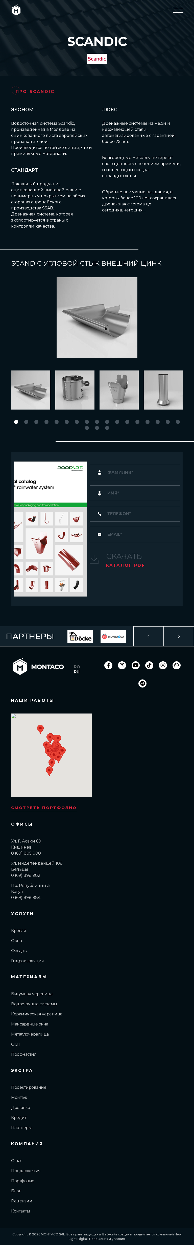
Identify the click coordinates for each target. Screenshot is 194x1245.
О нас (16, 1160)
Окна (16, 940)
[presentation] (148, 636)
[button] (16, 422)
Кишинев (21, 847)
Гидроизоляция (27, 960)
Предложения (26, 1170)
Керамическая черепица (36, 1014)
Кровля (18, 930)
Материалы (29, 977)
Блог (16, 1191)
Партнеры (21, 1127)
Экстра (22, 1070)
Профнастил (23, 1054)
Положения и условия (107, 1239)
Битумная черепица (32, 993)
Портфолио (22, 1180)
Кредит (18, 1117)
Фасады (19, 950)
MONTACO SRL (53, 1234)
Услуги (22, 913)
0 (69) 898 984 (25, 897)
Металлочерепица (30, 1034)
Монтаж (19, 1097)
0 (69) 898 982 (25, 875)
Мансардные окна (29, 1024)
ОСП (15, 1044)
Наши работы (32, 700)
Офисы (22, 824)
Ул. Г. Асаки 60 (26, 841)
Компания (27, 1143)
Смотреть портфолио (44, 807)
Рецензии (21, 1201)
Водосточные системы (34, 1004)
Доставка (20, 1107)
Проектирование (28, 1087)
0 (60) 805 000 (26, 853)
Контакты (20, 1211)
